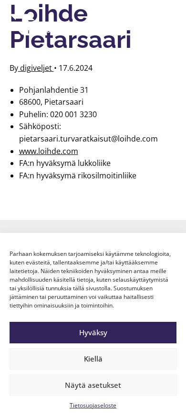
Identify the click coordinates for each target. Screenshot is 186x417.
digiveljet (36, 68)
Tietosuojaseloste (93, 405)
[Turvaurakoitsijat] (41, 24)
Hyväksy (93, 332)
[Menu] (164, 24)
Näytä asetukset (93, 385)
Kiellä (93, 358)
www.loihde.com (48, 151)
